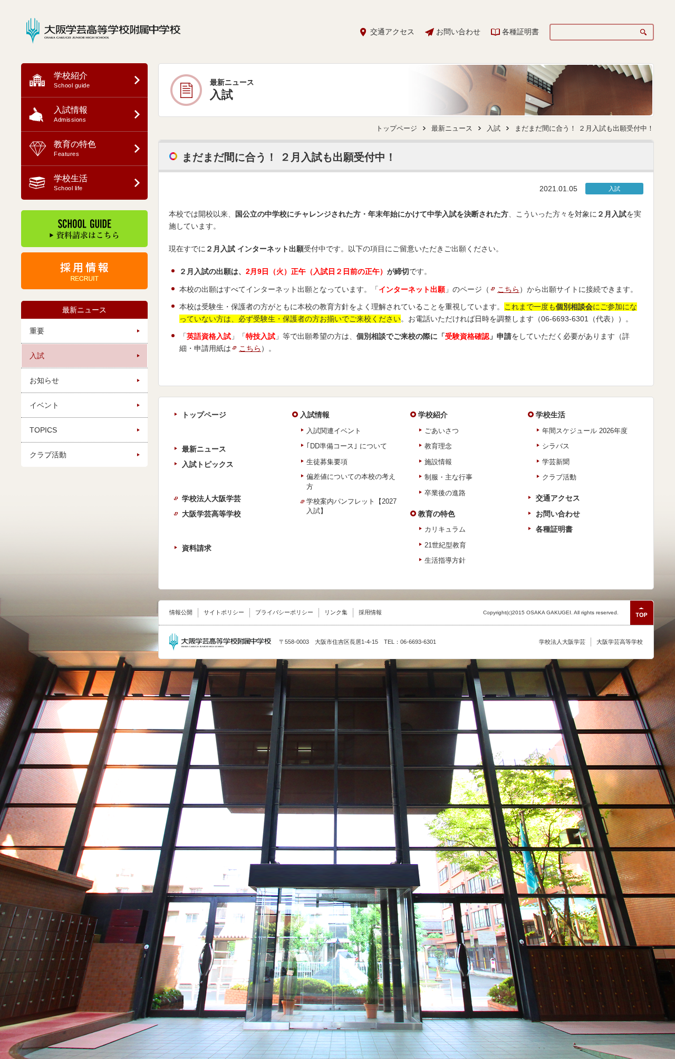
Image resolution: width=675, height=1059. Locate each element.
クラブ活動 (48, 454)
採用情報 (370, 612)
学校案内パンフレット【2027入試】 (351, 506)
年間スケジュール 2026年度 (585, 431)
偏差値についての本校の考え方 (351, 481)
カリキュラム (445, 529)
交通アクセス (392, 31)
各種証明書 (520, 31)
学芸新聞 (556, 462)
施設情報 (438, 462)
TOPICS (43, 430)
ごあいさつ (442, 431)
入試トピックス (208, 464)
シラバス (556, 446)
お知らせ (44, 380)
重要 (37, 331)
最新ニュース (84, 310)
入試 (37, 355)
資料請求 (196, 548)
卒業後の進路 (445, 493)
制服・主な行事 (448, 477)
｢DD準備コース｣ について (346, 446)
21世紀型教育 (445, 545)
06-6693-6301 (565, 319)
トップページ (396, 128)
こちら (508, 289)
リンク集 (336, 612)
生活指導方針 (445, 560)
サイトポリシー (224, 612)
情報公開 (180, 612)
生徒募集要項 (327, 462)
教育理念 (438, 446)
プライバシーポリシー (284, 612)
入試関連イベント (333, 431)
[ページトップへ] (641, 613)
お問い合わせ (458, 31)
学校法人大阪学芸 (211, 498)
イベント (44, 405)
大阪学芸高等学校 (211, 513)
